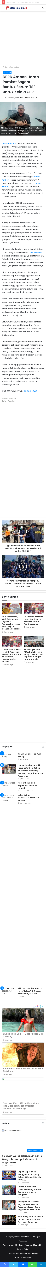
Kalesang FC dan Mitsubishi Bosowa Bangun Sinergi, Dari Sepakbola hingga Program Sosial (33, 654)
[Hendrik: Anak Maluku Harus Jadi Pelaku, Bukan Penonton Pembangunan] (34, 608)
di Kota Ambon (36, 252)
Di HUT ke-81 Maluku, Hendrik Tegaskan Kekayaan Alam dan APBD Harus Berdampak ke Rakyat (11, 655)
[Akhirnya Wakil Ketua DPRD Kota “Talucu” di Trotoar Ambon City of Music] (9, 992)
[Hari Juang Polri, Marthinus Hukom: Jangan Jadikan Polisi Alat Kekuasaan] (9, 1220)
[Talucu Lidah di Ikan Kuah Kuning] (9, 757)
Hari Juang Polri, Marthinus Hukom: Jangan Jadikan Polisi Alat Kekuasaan (30, 1219)
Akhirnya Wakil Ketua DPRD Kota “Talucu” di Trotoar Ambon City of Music (30, 991)
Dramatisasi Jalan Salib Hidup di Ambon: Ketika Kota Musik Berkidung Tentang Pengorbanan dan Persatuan (30, 770)
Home (7, 67)
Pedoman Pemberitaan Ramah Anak (23, 1253)
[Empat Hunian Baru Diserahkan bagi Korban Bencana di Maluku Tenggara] (9, 1190)
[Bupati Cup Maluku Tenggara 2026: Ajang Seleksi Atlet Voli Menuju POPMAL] (9, 1175)
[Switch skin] (43, 9)
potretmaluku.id (9, 143)
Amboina (15, 67)
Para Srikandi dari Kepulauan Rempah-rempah (27, 785)
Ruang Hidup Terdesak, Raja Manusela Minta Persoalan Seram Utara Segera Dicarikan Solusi (29, 1205)
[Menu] (3, 9)
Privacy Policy (23, 1249)
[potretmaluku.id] (16, 8)
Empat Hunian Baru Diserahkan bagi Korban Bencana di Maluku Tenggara (29, 1190)
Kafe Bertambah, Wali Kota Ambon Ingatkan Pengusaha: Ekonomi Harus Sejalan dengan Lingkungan (11, 622)
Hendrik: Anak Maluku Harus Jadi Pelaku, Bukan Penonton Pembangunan (34, 620)
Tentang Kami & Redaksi (13, 1245)
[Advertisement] (23, 36)
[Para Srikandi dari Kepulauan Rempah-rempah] (9, 786)
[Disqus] (23, 705)
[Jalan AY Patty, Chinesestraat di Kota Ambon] (9, 889)
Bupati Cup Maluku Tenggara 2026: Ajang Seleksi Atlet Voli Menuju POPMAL (29, 1176)
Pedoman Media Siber (34, 1245)
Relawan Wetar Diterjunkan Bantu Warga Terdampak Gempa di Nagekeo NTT (22, 1159)
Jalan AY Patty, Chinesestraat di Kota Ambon (28, 798)
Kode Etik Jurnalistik (23, 1257)
